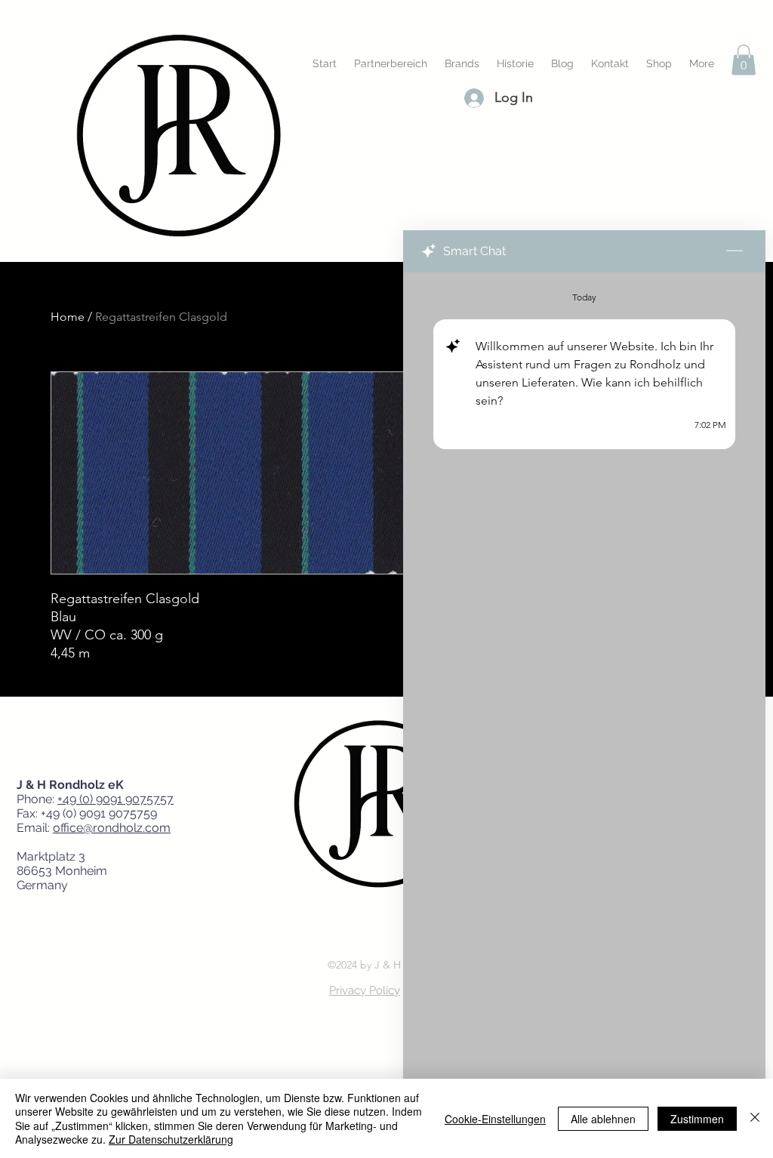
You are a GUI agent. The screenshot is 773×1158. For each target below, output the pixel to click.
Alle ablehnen (603, 1118)
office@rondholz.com (112, 828)
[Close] (755, 1118)
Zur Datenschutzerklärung (171, 1139)
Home (68, 317)
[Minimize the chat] (734, 251)
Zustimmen (697, 1118)
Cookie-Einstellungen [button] (495, 1118)
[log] (584, 677)
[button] (743, 60)
